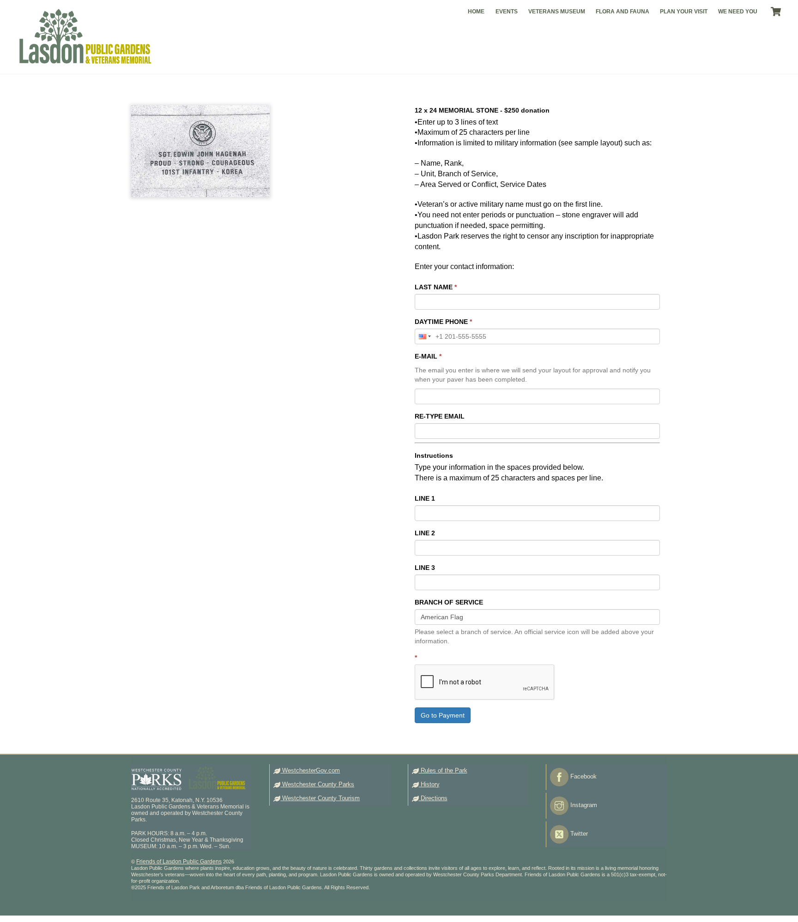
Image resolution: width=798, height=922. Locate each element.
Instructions (434, 455)
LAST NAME (436, 287)
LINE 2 (425, 533)
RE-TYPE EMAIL (440, 416)
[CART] (776, 11)
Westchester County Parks (317, 784)
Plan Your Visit (683, 11)
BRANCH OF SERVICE (449, 602)
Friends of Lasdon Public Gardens (179, 861)
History (429, 784)
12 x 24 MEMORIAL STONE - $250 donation (482, 110)
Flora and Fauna (622, 11)
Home (476, 11)
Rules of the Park (443, 770)
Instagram (582, 805)
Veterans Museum (556, 11)
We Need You (737, 11)
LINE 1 (425, 498)
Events (507, 11)
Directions (433, 798)
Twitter (578, 833)
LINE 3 (425, 567)
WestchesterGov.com (310, 770)
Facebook (582, 776)
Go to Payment (443, 715)
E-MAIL (428, 356)
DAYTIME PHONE (443, 321)
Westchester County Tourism (320, 798)
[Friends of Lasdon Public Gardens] (84, 61)
